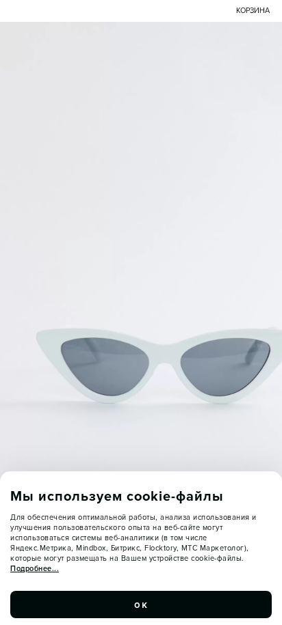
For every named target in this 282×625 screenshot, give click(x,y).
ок (141, 604)
